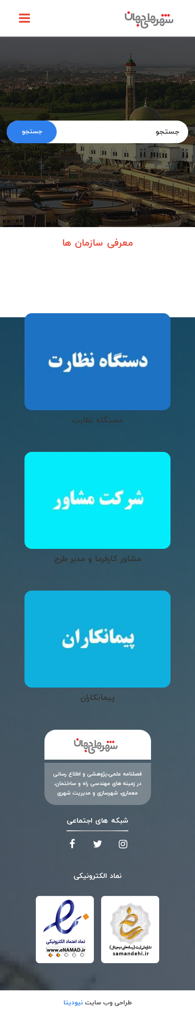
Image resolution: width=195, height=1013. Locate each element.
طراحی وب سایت (97, 1002)
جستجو (32, 131)
